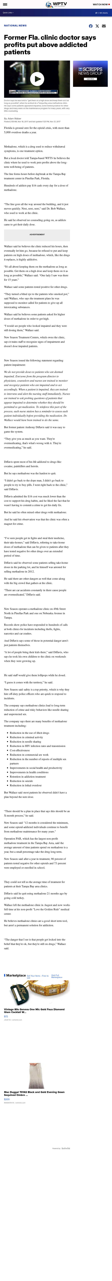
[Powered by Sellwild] (66, 1148)
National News (15, 25)
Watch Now (100, 4)
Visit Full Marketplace (56, 976)
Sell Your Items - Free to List (38, 977)
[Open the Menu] (5, 4)
